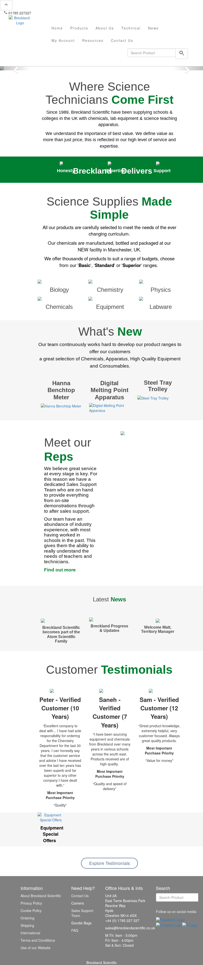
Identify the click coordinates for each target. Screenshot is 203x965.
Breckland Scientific (101, 962)
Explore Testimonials (109, 863)
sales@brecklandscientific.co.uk (58, 12)
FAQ (74, 930)
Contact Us (122, 40)
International (30, 932)
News (153, 28)
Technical (131, 28)
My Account (63, 40)
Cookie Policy (31, 910)
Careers (77, 903)
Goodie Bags (81, 922)
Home (57, 28)
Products (79, 28)
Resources (92, 40)
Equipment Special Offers (51, 834)
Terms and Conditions (38, 940)
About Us (105, 28)
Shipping (27, 925)
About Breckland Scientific (41, 895)
